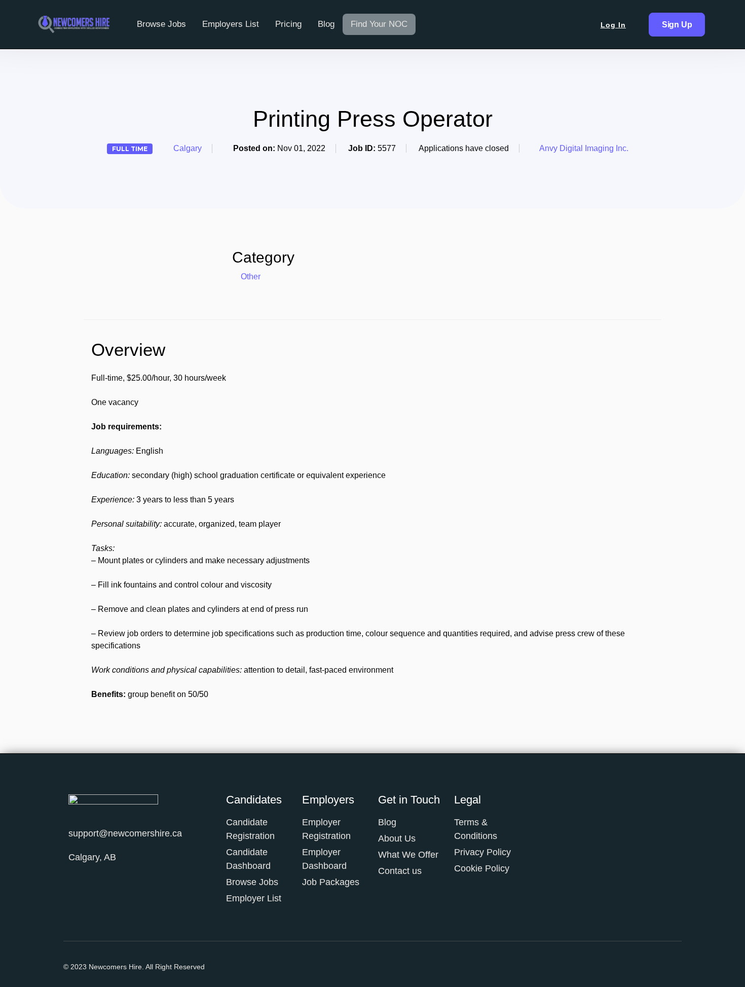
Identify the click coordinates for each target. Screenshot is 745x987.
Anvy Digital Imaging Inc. (583, 148)
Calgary (187, 148)
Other (250, 276)
